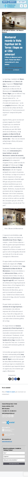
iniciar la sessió (11, 391)
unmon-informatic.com (7, 441)
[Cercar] (21, 5)
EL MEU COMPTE (21, 1)
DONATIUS (5, 1)
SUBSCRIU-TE (12, 1)
